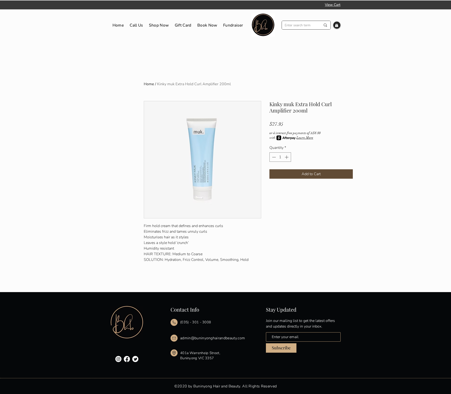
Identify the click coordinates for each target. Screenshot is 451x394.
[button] (336, 25)
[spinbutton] (280, 157)
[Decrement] (273, 157)
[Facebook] (127, 359)
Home (149, 84)
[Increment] (287, 157)
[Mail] (174, 322)
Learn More (304, 138)
